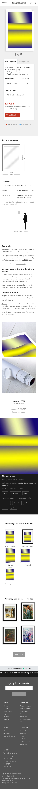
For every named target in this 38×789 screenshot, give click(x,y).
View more (19, 654)
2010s (5, 493)
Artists (22, 736)
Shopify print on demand (9, 783)
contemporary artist (25, 498)
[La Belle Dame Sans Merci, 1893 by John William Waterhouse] (10, 635)
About (6, 709)
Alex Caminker (19, 56)
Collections (24, 739)
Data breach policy (10, 761)
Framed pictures (25, 709)
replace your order (19, 312)
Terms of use (8, 758)
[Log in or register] (31, 3)
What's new (24, 722)
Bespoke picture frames (18, 778)
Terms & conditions (10, 753)
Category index (25, 741)
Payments (7, 714)
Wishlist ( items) (9, 736)
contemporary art (8, 498)
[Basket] (35, 3)
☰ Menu (4, 3)
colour (26, 493)
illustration (17, 503)
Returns (6, 719)
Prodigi (11, 776)
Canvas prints (24, 711)
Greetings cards (25, 719)
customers (29, 287)
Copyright (7, 764)
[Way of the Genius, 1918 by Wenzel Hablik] (28, 635)
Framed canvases (26, 714)
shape (5, 508)
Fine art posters (25, 706)
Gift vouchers (8, 731)
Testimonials (8, 711)
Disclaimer (7, 766)
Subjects (23, 733)
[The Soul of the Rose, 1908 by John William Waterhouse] (28, 611)
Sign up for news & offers (18, 683)
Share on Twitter (26, 124)
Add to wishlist (12, 124)
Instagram (23, 744)
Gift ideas (7, 733)
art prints (25, 74)
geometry (6, 503)
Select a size (17, 79)
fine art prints (21, 264)
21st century (15, 493)
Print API (4, 776)
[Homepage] (19, 3)
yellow (13, 508)
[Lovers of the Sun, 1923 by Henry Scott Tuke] (10, 612)
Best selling (24, 731)
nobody (27, 503)
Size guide (27, 79)
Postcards (23, 717)
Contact (6, 706)
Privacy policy (8, 756)
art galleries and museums (18, 281)
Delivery (4, 304)
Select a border (10, 90)
